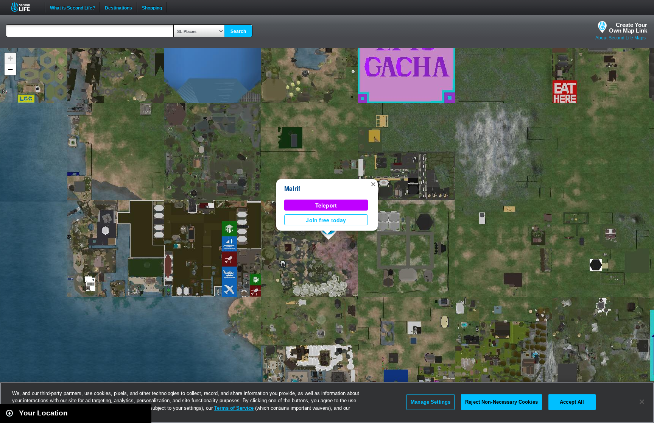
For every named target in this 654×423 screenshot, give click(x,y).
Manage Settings (430, 402)
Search (238, 31)
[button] (373, 183)
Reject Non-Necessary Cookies (501, 402)
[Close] (642, 401)
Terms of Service (234, 408)
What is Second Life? (72, 7)
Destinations (118, 7)
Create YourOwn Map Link (628, 28)
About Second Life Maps (620, 38)
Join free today (326, 220)
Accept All (572, 402)
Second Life (25, 7)
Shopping (152, 7)
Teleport (326, 205)
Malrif (292, 188)
